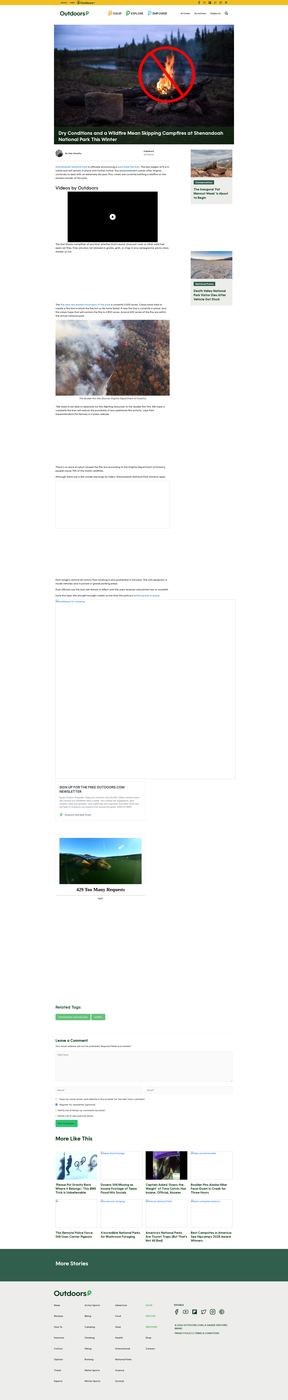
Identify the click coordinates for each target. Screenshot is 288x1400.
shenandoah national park (73, 1017)
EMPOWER (151, 1327)
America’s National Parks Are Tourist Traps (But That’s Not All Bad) (166, 1236)
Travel (57, 1370)
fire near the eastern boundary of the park (85, 304)
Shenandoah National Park (71, 166)
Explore (137, 13)
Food (118, 1316)
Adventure (121, 1305)
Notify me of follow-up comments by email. (81, 1110)
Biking (88, 1316)
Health (119, 1337)
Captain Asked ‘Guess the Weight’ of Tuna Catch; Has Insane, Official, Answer (166, 1188)
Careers (150, 1348)
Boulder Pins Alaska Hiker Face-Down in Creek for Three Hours (209, 1188)
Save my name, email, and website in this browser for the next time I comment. (102, 1099)
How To (58, 1327)
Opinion (58, 1359)
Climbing (90, 1337)
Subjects (215, 13)
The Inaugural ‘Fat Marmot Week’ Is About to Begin (211, 193)
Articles (185, 13)
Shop (148, 1337)
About (64, 2)
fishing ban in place (147, 595)
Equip (117, 13)
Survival (119, 1381)
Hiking (88, 1348)
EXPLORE (150, 1316)
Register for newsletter (77, 1104)
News (57, 1305)
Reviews (58, 1316)
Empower (160, 13)
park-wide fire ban (129, 166)
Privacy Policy (184, 1333)
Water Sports (92, 1370)
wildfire (98, 1017)
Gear (118, 1327)
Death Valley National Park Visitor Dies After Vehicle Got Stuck (210, 295)
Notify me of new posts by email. (76, 1115)
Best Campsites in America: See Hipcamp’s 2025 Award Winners (211, 1236)
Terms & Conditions (207, 1333)
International (122, 1348)
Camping (90, 1327)
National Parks (204, 283)
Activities (200, 13)
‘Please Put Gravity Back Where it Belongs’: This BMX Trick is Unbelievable (76, 1188)
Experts (58, 1381)
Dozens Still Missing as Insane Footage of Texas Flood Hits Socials (119, 1188)
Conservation (203, 182)
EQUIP (149, 1305)
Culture (58, 1348)
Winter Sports (92, 1381)
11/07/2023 (149, 154)
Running (89, 1359)
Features (59, 1337)
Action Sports (92, 1305)
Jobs (72, 2)
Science (119, 1370)
